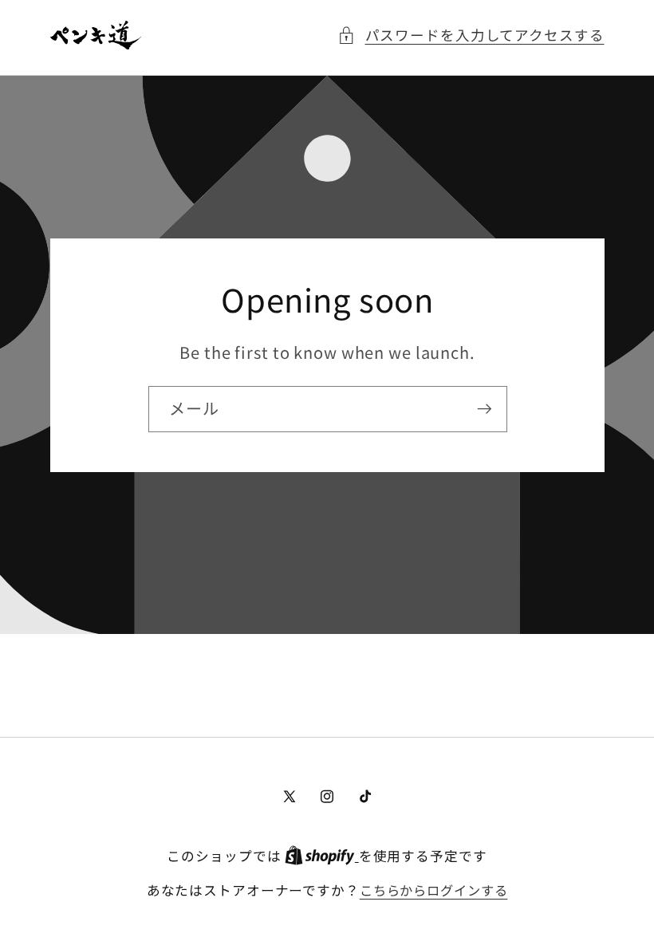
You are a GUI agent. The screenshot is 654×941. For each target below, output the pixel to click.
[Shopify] (321, 855)
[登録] (484, 409)
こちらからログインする (434, 890)
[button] (471, 35)
